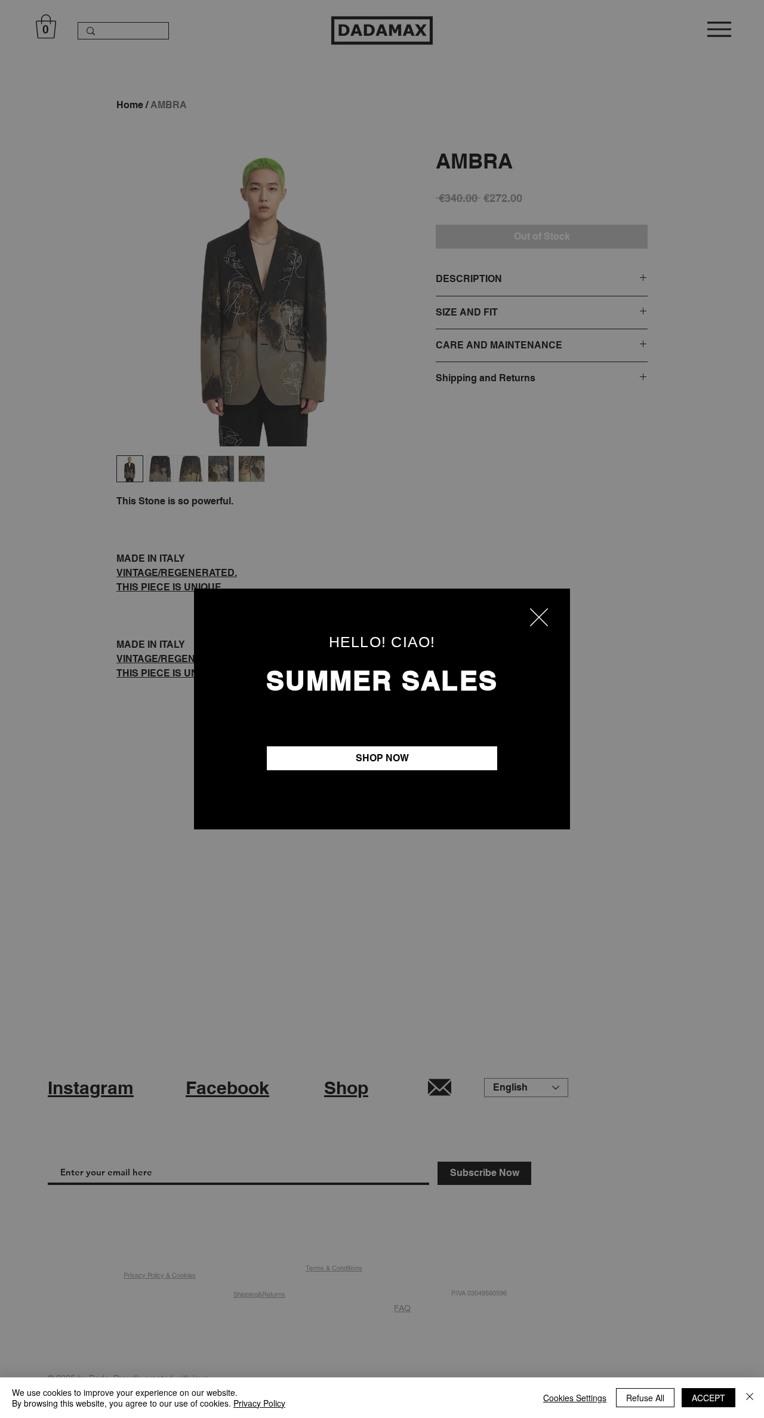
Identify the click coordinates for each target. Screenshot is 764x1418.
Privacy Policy (259, 1403)
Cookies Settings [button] (574, 1398)
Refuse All (645, 1398)
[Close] (750, 1397)
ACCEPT (708, 1398)
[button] (539, 617)
